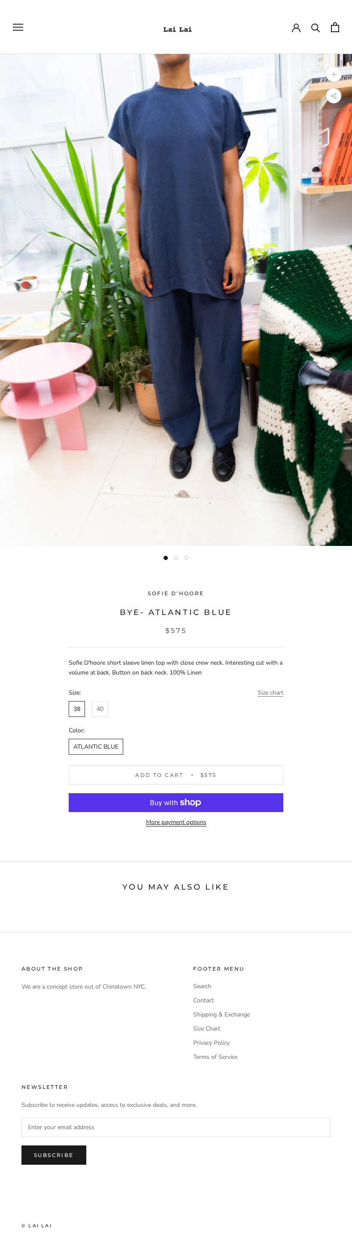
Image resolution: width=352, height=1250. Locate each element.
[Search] (315, 27)
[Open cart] (335, 27)
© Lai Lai (36, 1226)
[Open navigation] (18, 27)
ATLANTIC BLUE (95, 747)
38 (76, 709)
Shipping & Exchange (221, 1014)
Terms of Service (215, 1057)
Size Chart (206, 1029)
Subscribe (54, 1155)
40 (100, 709)
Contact (203, 1000)
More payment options (176, 822)
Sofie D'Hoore (176, 593)
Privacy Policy (211, 1043)
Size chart (270, 693)
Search (202, 986)
